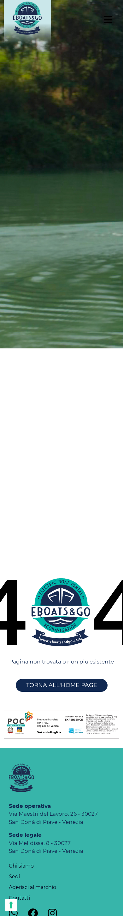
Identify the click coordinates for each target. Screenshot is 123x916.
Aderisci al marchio (32, 887)
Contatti (19, 898)
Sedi (14, 877)
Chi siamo (21, 866)
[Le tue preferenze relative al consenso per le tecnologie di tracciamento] (11, 905)
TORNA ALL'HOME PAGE (61, 685)
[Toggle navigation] (108, 22)
